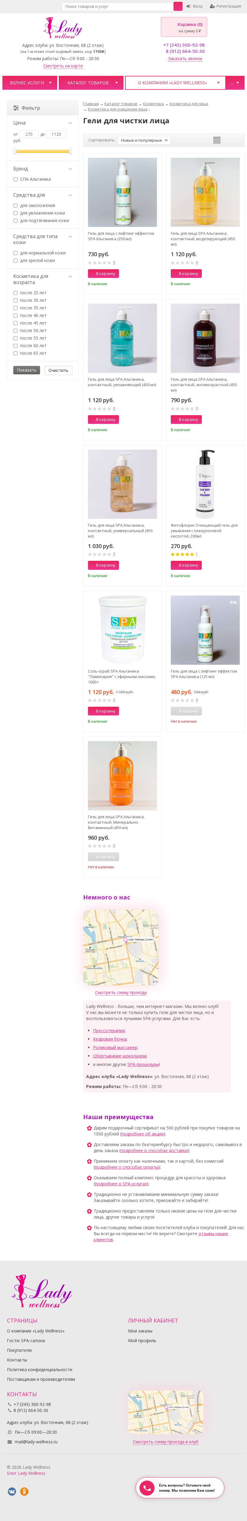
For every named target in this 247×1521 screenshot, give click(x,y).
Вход (197, 6)
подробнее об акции (142, 1134)
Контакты (17, 1360)
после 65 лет (33, 353)
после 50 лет (33, 330)
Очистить (58, 370)
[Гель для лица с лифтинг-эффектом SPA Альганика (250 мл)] (122, 192)
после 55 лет (33, 338)
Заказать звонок (185, 58)
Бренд (20, 169)
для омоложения (37, 205)
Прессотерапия (109, 1030)
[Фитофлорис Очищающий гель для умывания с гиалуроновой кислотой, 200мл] (205, 484)
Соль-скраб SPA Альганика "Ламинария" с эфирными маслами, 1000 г (122, 676)
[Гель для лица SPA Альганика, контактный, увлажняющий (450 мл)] (122, 338)
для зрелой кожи (37, 260)
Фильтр (31, 108)
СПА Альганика (35, 179)
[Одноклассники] (24, 1492)
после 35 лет (33, 308)
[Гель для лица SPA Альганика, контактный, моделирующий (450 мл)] (205, 192)
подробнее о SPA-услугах (121, 1184)
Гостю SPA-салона (26, 1340)
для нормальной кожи (42, 253)
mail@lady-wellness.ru (36, 1442)
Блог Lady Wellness (26, 1473)
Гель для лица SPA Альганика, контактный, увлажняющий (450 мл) (122, 381)
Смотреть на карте (63, 66)
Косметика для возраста (30, 279)
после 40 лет (33, 315)
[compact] (235, 140)
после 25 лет (33, 292)
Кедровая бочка (110, 1039)
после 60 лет (33, 345)
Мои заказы (140, 1331)
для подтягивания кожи (44, 220)
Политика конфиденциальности (39, 1369)
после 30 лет (33, 300)
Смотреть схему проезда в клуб (166, 1442)
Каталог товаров (88, 83)
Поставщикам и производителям (41, 1379)
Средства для (29, 195)
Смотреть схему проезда (121, 992)
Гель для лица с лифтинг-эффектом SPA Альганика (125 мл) (204, 673)
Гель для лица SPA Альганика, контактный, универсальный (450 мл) (120, 530)
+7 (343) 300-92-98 (184, 45)
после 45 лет (33, 323)
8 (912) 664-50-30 (185, 51)
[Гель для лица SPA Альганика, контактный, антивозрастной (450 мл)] (205, 338)
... (232, 83)
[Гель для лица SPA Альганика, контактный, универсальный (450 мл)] (122, 484)
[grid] (216, 140)
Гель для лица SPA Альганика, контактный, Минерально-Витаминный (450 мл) (116, 822)
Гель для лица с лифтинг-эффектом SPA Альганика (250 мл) (121, 236)
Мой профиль (142, 1340)
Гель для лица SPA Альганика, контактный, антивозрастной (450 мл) (204, 384)
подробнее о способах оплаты (126, 1167)
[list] (226, 140)
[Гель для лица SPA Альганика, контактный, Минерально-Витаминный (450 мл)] (122, 775)
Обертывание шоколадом (119, 1056)
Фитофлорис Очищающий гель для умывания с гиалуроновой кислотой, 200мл (204, 530)
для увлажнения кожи (42, 213)
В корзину (105, 273)
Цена (19, 123)
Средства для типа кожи (35, 239)
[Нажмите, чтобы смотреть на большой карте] (120, 947)
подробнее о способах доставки (154, 1150)
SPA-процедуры (143, 1064)
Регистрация (229, 6)
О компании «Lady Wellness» (172, 83)
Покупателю (19, 1350)
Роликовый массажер (115, 1047)
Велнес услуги (27, 83)
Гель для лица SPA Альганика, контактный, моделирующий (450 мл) (203, 239)
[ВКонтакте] (12, 1492)
